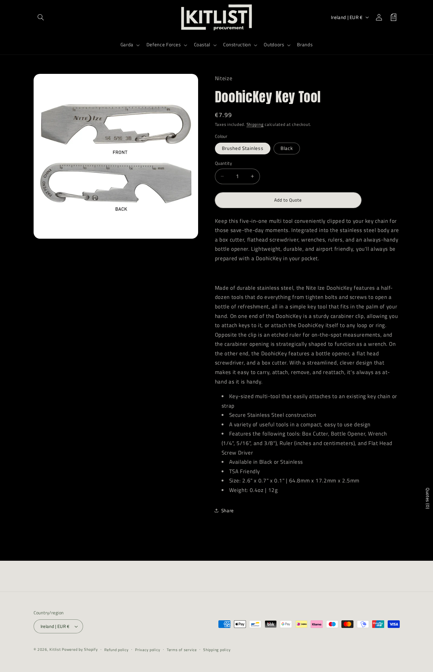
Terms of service (182, 649)
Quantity (223, 163)
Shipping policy (216, 649)
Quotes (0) (427, 498)
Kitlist (55, 649)
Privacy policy (147, 649)
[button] (41, 17)
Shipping (255, 124)
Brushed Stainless (242, 148)
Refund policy (116, 649)
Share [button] (227, 510)
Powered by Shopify (80, 649)
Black (287, 148)
